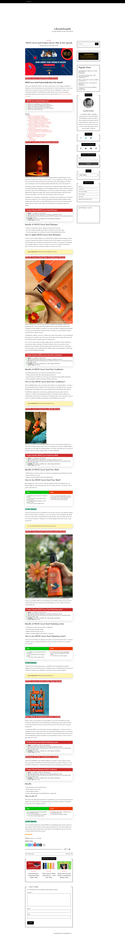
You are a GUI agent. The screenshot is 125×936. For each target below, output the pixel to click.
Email (28, 914)
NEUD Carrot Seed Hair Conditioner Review (38, 120)
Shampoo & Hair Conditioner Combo (36, 136)
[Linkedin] (38, 844)
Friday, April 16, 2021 (53, 45)
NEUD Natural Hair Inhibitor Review (45, 403)
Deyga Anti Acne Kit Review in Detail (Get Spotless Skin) (64, 875)
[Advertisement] (62, 17)
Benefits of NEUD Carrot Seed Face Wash (38, 125)
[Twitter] (32, 844)
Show (26, 114)
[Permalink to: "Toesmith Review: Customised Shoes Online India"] (34, 865)
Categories (28, 1)
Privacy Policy (81, 194)
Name (29, 908)
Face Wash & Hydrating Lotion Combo (36, 135)
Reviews (49, 40)
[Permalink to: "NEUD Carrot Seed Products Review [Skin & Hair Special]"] (49, 61)
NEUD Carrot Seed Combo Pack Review (37, 134)
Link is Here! (37, 220)
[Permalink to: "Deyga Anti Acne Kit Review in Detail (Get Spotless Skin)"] (64, 865)
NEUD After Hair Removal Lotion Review (46, 526)
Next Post (68, 853)
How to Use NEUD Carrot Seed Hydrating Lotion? (40, 131)
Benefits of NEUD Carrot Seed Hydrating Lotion (40, 130)
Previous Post (30, 853)
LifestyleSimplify (62, 29)
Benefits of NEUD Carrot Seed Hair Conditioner (40, 122)
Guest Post (80, 196)
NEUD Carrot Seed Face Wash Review (36, 124)
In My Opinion (32, 128)
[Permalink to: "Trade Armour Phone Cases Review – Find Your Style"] (49, 865)
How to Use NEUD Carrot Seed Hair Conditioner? (40, 123)
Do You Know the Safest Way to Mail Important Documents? (86, 76)
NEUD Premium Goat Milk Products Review (47, 251)
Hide (28, 114)
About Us (80, 186)
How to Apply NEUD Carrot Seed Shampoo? (39, 119)
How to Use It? (32, 139)
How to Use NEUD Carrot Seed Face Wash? (39, 127)
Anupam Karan (44, 45)
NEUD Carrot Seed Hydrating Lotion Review (38, 129)
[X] (40, 844)
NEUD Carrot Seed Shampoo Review (36, 117)
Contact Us (81, 189)
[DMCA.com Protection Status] (88, 215)
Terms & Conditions (82, 191)
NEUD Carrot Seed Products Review (36, 116)
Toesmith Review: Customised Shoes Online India (33, 875)
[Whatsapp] (26, 844)
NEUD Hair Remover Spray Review (45, 675)
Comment (29, 892)
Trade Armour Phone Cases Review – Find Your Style (49, 875)
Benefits (31, 137)
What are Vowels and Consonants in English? (88, 79)
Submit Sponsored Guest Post (85, 199)
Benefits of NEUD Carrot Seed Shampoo (38, 118)
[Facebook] (29, 844)
